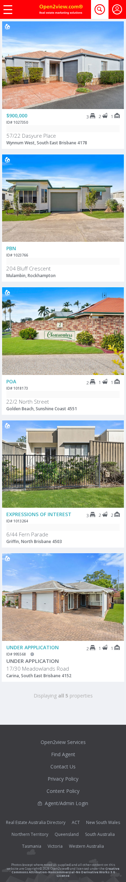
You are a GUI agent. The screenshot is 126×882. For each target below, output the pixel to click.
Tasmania (31, 846)
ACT (76, 822)
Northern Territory (30, 834)
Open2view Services (63, 742)
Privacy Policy (63, 778)
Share (114, 49)
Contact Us (63, 766)
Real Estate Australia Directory (35, 822)
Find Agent (63, 754)
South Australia (100, 834)
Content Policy (63, 791)
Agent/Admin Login (66, 803)
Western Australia (86, 846)
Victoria (55, 846)
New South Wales (103, 822)
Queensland (67, 834)
